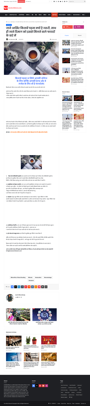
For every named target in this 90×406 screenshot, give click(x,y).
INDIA (80, 390)
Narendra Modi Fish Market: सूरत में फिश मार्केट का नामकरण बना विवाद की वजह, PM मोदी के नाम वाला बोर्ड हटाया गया (77, 52)
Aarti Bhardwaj (12, 39)
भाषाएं (83, 14)
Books (30, 277)
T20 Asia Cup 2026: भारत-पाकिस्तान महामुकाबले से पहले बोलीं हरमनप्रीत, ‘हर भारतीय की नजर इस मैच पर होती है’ (45, 1)
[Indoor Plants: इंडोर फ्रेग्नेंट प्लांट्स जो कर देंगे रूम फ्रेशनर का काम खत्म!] (31, 340)
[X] (19, 297)
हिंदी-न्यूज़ (70, 397)
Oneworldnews (64, 394)
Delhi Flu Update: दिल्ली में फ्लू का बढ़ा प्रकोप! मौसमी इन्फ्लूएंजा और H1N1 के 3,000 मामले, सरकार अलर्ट (77, 43)
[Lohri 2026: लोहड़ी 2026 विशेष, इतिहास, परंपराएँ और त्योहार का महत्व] (49, 340)
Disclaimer (77, 403)
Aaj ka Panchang (64, 385)
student (31, 280)
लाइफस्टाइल (54, 14)
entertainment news (72, 387)
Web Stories (62, 14)
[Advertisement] (57, 7)
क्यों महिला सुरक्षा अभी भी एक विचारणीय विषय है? (12, 348)
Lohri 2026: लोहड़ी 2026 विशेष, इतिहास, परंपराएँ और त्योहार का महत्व (48, 347)
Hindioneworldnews (73, 390)
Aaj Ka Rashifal (72, 385)
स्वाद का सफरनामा (76, 14)
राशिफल (44, 14)
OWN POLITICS (13, 14)
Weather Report (79, 394)
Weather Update (64, 397)
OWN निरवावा (21, 14)
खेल (32, 14)
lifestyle (73, 392)
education (38, 277)
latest (62, 392)
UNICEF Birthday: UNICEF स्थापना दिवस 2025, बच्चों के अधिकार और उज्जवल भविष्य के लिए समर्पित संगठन (13, 364)
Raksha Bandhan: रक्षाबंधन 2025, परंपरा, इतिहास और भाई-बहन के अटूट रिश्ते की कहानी (48, 364)
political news (71, 394)
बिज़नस (40, 14)
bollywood (79, 385)
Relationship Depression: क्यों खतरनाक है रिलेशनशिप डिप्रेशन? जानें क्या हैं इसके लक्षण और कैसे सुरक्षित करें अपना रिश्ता (31, 364)
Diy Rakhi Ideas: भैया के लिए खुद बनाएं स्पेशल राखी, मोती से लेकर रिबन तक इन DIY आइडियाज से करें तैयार (77, 80)
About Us (69, 403)
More (68, 14)
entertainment (63, 387)
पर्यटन (49, 14)
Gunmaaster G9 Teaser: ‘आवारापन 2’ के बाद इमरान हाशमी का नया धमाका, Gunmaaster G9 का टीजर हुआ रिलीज (77, 61)
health (79, 387)
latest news (67, 392)
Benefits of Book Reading (18, 277)
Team (73, 403)
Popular (67, 35)
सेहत (36, 14)
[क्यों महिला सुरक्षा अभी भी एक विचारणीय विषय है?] (14, 341)
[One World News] (12, 8)
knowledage (48, 277)
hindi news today (64, 390)
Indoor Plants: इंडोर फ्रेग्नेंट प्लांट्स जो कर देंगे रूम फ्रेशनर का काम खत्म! (31, 347)
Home (8, 21)
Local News (79, 392)
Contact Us (83, 403)
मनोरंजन (27, 14)
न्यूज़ (6, 14)
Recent (79, 35)
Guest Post (63, 403)
